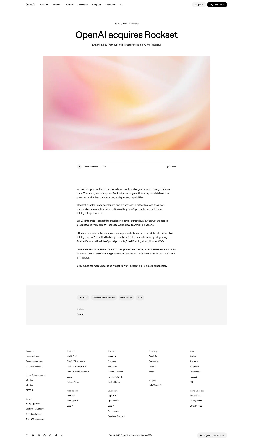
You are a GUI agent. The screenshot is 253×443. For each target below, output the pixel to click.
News (151, 372)
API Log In (72, 401)
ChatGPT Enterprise (76, 366)
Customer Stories (115, 372)
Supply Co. (194, 366)
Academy (194, 361)
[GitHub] (44, 435)
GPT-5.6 (29, 380)
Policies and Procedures (104, 297)
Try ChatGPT (218, 5)
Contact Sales (114, 382)
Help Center (155, 385)
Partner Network (115, 377)
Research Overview (34, 361)
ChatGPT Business (76, 361)
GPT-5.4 (29, 390)
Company (134, 23)
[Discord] (62, 435)
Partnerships (126, 297)
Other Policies (196, 406)
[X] (27, 435)
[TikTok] (56, 435)
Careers (152, 366)
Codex (69, 377)
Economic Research (34, 366)
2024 (139, 297)
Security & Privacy (34, 414)
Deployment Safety (35, 409)
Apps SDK (113, 395)
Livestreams (195, 372)
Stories (193, 356)
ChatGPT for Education (77, 372)
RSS (191, 382)
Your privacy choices (138, 435)
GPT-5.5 (29, 385)
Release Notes (73, 382)
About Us (153, 356)
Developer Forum (116, 416)
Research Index (32, 356)
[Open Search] (121, 5)
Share (173, 166)
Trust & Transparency (35, 419)
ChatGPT (83, 297)
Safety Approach (33, 403)
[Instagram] (50, 435)
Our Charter (154, 361)
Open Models (113, 401)
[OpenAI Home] (30, 4)
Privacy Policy (196, 401)
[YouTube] (33, 435)
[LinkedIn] (38, 435)
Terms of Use (195, 395)
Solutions (112, 361)
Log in (198, 5)
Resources (112, 366)
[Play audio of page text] (79, 166)
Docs (70, 406)
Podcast (193, 377)
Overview (71, 395)
